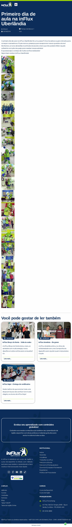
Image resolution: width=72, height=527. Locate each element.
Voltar (45, 520)
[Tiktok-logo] (25, 472)
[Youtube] (17, 472)
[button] (15, 4)
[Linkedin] (21, 472)
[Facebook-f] (13, 472)
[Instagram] (9, 472)
